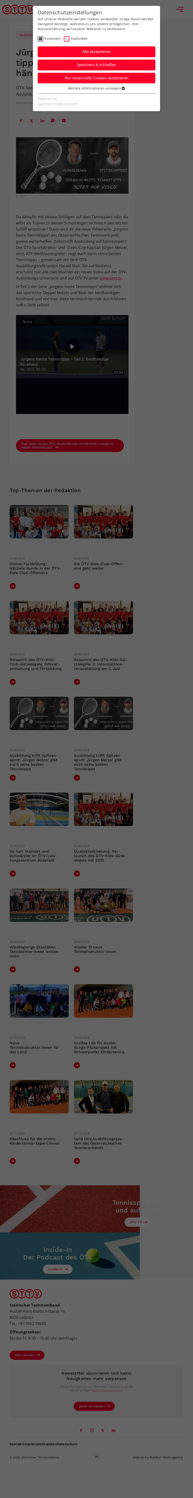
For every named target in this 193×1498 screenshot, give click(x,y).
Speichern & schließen (96, 64)
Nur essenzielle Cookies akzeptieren (97, 78)
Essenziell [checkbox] (52, 38)
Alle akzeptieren (96, 51)
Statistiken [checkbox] (79, 38)
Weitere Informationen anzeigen (94, 88)
